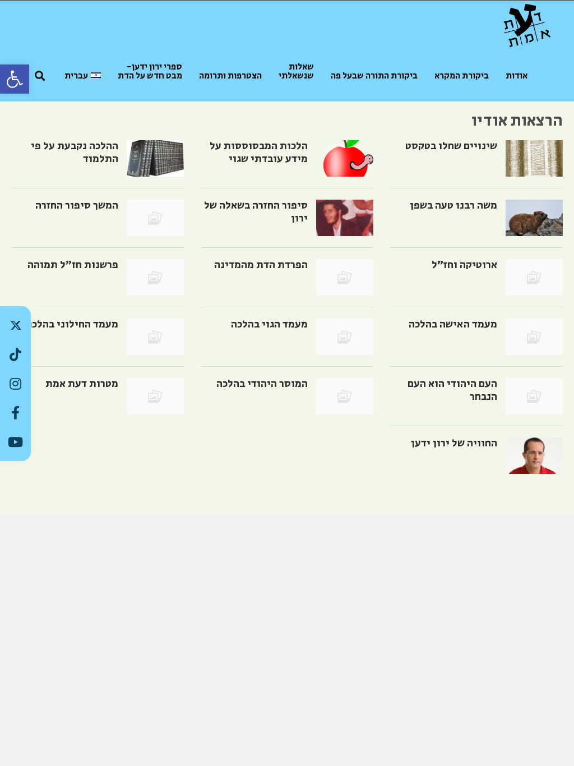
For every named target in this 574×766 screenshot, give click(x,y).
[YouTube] (15, 441)
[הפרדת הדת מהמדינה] (344, 277)
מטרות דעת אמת (81, 383)
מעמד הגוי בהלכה (269, 324)
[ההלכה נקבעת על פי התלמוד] (155, 158)
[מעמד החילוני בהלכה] (155, 337)
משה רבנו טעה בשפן (453, 205)
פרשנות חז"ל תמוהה (72, 265)
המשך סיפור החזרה (76, 205)
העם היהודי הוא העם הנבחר (452, 390)
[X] (15, 325)
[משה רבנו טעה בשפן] (534, 218)
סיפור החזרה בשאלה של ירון (256, 212)
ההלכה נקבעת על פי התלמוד (74, 153)
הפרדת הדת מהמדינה (261, 265)
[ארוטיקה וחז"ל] (534, 277)
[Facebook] (15, 412)
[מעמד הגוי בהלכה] (344, 337)
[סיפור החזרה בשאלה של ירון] (344, 218)
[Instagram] (15, 383)
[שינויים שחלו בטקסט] (534, 158)
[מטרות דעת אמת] (155, 396)
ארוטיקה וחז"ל (464, 265)
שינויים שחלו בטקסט (451, 146)
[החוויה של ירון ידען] (534, 455)
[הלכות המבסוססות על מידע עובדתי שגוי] (344, 158)
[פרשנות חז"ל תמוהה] (155, 277)
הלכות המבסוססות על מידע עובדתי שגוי (259, 153)
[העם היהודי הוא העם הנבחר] (534, 396)
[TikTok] (15, 354)
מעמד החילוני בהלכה (72, 324)
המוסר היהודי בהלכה (262, 383)
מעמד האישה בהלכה (453, 324)
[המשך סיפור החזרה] (155, 218)
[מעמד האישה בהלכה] (534, 337)
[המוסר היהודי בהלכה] (344, 396)
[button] (14, 79)
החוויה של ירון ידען (454, 443)
